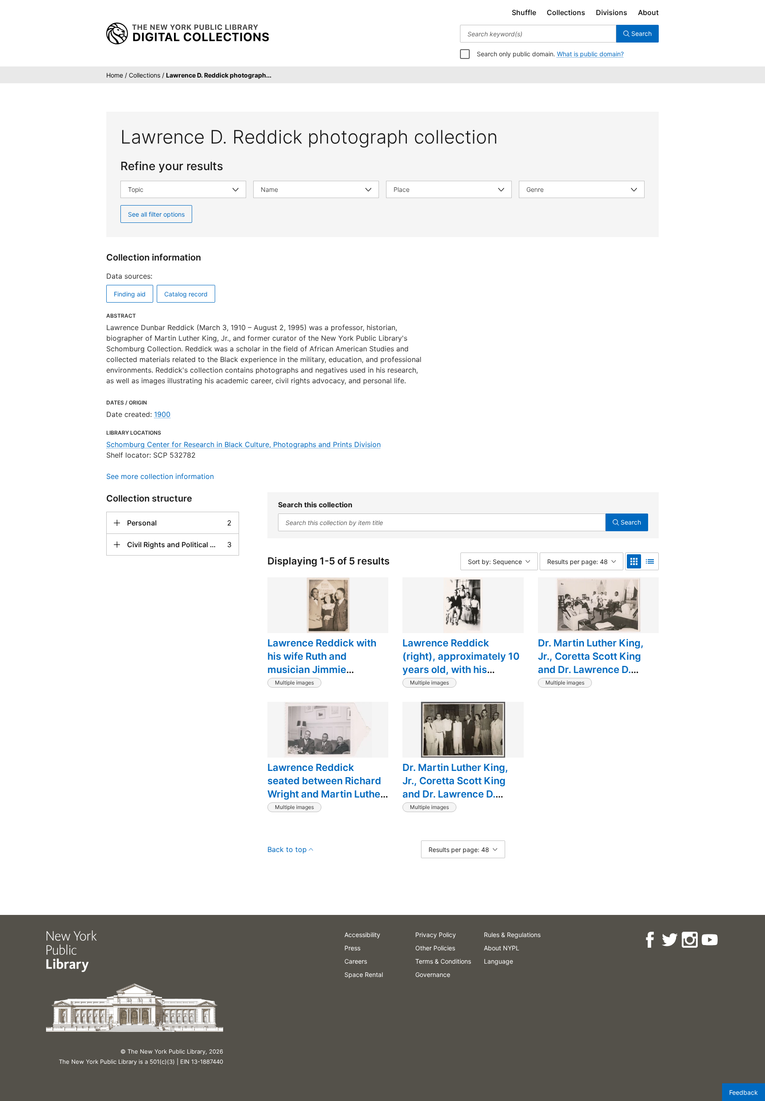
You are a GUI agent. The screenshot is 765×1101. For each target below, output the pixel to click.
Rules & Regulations (512, 934)
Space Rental (363, 974)
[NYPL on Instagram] (689, 940)
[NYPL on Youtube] (709, 940)
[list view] (650, 561)
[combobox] (538, 34)
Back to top (287, 849)
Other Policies (435, 948)
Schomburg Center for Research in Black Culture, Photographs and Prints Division (243, 444)
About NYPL (501, 948)
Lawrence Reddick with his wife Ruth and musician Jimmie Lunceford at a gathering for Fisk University (324, 669)
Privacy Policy (435, 934)
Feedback (743, 1092)
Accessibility (362, 934)
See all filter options (156, 214)
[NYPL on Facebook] (649, 940)
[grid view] (634, 561)
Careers (355, 961)
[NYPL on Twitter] (669, 940)
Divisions (611, 12)
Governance (432, 974)
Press (352, 948)
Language (498, 961)
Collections (566, 12)
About (648, 12)
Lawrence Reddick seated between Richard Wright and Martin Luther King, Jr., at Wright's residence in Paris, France (325, 800)
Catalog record (186, 294)
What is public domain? (590, 54)
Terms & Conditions (443, 961)
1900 (162, 414)
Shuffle (524, 12)
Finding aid (130, 294)
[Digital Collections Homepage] (187, 34)
